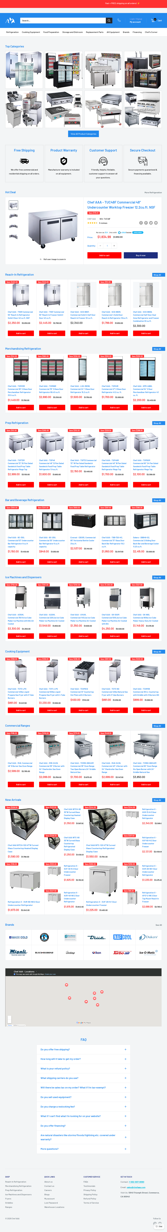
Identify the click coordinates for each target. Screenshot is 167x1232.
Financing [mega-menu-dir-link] (137, 32)
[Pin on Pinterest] (146, 223)
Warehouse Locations (54, 1207)
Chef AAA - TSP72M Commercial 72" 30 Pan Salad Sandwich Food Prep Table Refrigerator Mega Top (20, 465)
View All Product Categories (83, 134)
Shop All (157, 275)
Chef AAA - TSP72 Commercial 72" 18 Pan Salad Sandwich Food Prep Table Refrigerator (83, 463)
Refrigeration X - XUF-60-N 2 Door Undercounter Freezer (149, 842)
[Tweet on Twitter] (151, 223)
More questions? (50, 1148)
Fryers (24, 109)
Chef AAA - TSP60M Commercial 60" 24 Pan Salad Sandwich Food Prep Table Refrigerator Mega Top (145, 465)
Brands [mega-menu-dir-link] (126, 32)
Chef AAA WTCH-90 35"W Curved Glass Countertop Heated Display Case (72, 813)
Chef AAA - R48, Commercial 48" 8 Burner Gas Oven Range (20, 764)
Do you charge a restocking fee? (58, 1106)
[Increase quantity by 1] (114, 245)
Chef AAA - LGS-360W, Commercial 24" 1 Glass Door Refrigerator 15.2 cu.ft (82, 389)
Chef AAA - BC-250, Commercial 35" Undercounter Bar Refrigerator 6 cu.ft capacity (52, 542)
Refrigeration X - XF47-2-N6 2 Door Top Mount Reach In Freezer (150, 897)
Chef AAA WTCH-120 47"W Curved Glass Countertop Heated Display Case (23, 848)
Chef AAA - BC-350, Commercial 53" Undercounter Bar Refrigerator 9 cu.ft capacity (21, 542)
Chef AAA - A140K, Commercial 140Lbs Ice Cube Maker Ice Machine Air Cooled (83, 617)
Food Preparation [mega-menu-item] (51, 32)
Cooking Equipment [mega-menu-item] (31, 32)
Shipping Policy (90, 1194)
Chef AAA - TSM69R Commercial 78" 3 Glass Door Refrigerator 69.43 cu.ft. (51, 389)
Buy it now (140, 255)
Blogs (47, 1194)
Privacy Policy (90, 1190)
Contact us (49, 1186)
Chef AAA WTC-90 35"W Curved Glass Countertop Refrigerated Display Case (72, 843)
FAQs (86, 1181)
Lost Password (51, 1202)
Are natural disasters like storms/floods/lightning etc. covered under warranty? (78, 1137)
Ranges (8, 1207)
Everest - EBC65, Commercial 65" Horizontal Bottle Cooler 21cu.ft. (83, 540)
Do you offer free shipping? (55, 1049)
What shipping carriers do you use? (59, 1077)
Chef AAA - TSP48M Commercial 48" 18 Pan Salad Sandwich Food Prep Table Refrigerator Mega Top (114, 465)
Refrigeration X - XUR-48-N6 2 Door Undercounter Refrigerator (72, 897)
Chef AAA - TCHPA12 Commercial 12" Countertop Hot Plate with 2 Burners (82, 692)
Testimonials (89, 1186)
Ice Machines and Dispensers (18, 1194)
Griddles (103, 109)
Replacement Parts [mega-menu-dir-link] (94, 32)
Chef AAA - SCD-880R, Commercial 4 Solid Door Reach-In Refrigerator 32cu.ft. (115, 315)
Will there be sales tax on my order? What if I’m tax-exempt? (73, 1087)
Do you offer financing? (53, 1125)
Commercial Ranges (143, 109)
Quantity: (91, 245)
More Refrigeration (153, 192)
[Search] (109, 20)
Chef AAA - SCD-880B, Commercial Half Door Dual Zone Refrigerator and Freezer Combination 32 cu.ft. (146, 316)
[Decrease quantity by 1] (100, 245)
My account (135, 22)
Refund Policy (90, 1198)
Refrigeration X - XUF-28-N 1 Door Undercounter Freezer (101, 903)
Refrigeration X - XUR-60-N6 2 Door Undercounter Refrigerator (24, 903)
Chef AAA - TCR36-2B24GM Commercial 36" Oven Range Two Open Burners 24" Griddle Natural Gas (83, 767)
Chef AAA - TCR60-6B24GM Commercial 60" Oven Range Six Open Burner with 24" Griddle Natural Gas (145, 767)
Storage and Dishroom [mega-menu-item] (72, 32)
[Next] (162, 309)
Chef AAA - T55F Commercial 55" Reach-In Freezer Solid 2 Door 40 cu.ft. (51, 315)
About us (48, 1181)
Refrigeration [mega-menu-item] (12, 32)
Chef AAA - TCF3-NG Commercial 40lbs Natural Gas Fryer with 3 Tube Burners (115, 692)
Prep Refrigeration (103, 69)
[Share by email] (156, 223)
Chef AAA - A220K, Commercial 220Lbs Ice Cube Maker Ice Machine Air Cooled (51, 617)
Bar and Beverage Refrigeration (143, 69)
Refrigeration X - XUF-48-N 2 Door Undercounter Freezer (71, 870)
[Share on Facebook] (141, 223)
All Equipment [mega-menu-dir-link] (113, 32)
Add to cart (104, 255)
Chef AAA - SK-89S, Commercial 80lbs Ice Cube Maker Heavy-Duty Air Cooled (145, 617)
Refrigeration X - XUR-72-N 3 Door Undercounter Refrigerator (149, 813)
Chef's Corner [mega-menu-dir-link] (151, 32)
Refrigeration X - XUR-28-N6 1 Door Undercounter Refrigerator (149, 870)
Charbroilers (63, 109)
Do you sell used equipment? (56, 1097)
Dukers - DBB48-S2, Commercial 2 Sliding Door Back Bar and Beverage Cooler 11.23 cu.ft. (146, 542)
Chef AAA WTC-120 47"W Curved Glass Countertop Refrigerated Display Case (100, 848)
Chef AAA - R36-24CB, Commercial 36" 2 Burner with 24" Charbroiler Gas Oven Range (51, 767)
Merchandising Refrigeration (63, 69)
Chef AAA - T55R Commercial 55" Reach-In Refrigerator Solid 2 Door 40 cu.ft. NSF (20, 315)
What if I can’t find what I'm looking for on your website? (71, 1116)
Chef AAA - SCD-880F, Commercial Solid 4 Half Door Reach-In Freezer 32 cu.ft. (83, 315)
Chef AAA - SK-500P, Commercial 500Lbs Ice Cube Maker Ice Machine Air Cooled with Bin (114, 619)
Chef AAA (91, 219)
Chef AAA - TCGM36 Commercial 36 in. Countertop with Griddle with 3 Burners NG (146, 692)
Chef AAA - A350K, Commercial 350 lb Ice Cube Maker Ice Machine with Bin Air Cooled (21, 619)
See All (159, 925)
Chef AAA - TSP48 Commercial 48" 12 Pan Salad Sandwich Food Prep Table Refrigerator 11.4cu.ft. (51, 465)
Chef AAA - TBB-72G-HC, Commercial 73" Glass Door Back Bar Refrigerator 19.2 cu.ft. (113, 542)
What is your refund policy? (55, 1068)
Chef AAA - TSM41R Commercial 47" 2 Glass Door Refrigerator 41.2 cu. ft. (114, 389)
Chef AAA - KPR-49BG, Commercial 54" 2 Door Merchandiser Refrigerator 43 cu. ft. (146, 390)
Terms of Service (91, 1202)
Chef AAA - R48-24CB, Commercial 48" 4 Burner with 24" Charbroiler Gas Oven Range (114, 767)
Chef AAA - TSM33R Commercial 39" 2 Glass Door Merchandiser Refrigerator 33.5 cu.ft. (20, 390)
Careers (48, 1190)
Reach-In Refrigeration (24, 69)
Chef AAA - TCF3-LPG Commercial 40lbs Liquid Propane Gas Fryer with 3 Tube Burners (21, 693)
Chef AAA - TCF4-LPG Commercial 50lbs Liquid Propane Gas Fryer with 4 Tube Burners (52, 693)
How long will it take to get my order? (61, 1058)
